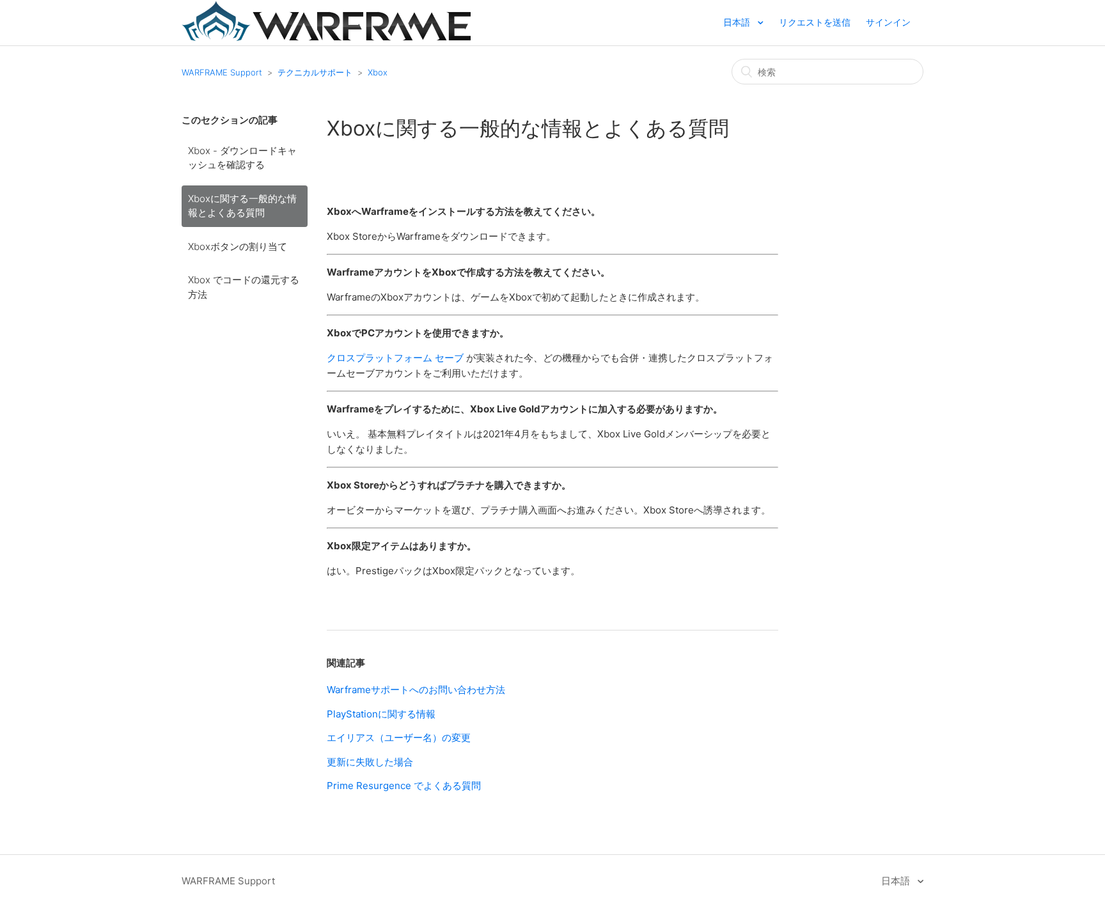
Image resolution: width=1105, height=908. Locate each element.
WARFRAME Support (222, 72)
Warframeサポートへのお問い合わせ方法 (416, 690)
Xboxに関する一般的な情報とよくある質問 (242, 205)
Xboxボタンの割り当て (237, 246)
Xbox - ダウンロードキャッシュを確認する (242, 158)
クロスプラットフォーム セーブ (395, 358)
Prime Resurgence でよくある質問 (404, 785)
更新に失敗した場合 (370, 762)
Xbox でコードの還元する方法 (243, 287)
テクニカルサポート (315, 72)
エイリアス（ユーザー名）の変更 (399, 738)
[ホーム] (326, 37)
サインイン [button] (888, 22)
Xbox (378, 72)
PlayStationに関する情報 (381, 714)
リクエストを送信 (814, 22)
